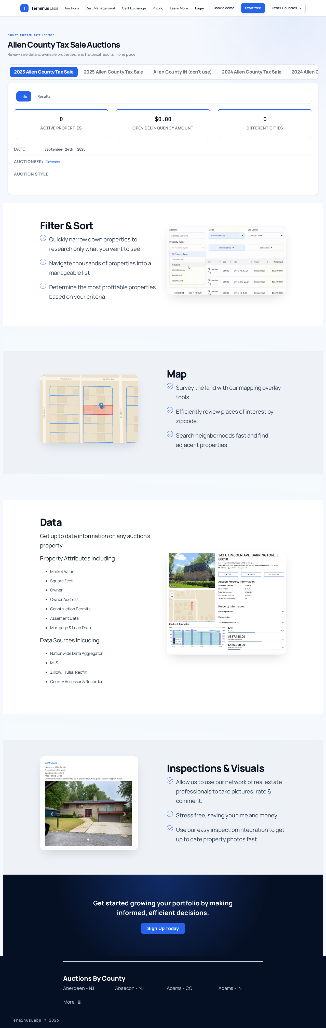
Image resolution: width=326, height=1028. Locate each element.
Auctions (72, 8)
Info (23, 96)
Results (44, 96)
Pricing (158, 8)
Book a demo (224, 8)
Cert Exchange (134, 8)
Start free (253, 8)
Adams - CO (179, 988)
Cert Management (100, 8)
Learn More (179, 8)
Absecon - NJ (129, 988)
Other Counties (284, 8)
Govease (53, 161)
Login (199, 8)
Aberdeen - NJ (78, 988)
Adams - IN (230, 988)
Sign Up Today (163, 928)
